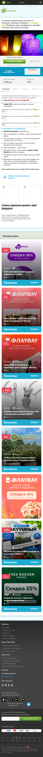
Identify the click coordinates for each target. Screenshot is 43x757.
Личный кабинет (41, 2)
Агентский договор (9, 658)
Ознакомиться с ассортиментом (14, 129)
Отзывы (25, 89)
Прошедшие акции (9, 651)
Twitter (9, 685)
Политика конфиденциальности (14, 666)
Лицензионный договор (11, 661)
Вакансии (6, 633)
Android (38, 96)
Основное (6, 89)
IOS (30, 96)
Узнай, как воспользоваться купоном (19, 177)
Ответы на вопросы (9, 638)
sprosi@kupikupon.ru (9, 673)
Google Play (20, 699)
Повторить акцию (14, 61)
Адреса (16, 89)
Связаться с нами (7, 676)
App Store (7, 699)
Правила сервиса (8, 636)
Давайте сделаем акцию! (11, 646)
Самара (21, 2)
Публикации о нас (9, 630)
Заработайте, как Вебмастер (12, 648)
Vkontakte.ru (6, 685)
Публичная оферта (9, 663)
